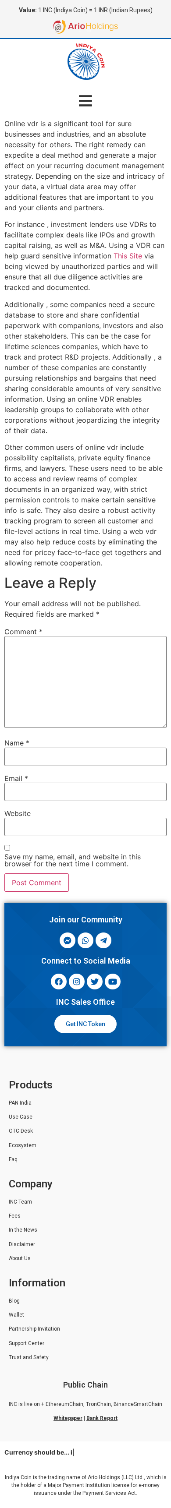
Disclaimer (22, 1244)
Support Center (26, 1343)
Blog (14, 1301)
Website (17, 813)
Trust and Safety (29, 1357)
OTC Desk (21, 1131)
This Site (128, 255)
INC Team (20, 1202)
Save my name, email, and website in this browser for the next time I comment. (72, 860)
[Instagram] (77, 981)
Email (16, 778)
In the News (23, 1230)
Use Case (20, 1117)
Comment (23, 631)
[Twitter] (95, 981)
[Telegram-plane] (103, 940)
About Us (20, 1258)
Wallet (16, 1315)
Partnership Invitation (34, 1329)
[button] (85, 101)
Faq (13, 1159)
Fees (15, 1216)
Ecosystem (22, 1145)
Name (16, 742)
